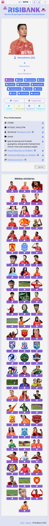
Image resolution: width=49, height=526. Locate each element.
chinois (28, 89)
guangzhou (24, 84)
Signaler (40, 167)
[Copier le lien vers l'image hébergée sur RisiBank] (42, 151)
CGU (22, 523)
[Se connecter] (39, 2)
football (11, 84)
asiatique (24, 93)
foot (41, 80)
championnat (15, 89)
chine (38, 89)
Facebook (30, 108)
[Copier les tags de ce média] (42, 141)
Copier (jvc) (36, 100)
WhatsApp (20, 108)
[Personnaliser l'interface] (34, 2)
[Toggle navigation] (45, 2)
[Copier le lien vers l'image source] (42, 160)
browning (31, 80)
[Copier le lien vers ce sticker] (12, 191)
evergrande (38, 84)
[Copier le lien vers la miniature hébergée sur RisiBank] (42, 155)
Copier (16, 100)
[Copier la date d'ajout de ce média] (42, 128)
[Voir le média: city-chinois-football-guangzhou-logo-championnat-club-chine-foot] (24, 432)
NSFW (25, 2)
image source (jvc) (16, 159)
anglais (36, 93)
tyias (20, 80)
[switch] (20, 2)
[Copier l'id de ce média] (42, 123)
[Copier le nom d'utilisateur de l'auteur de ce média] (42, 132)
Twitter (9, 108)
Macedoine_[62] (26, 57)
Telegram (40, 108)
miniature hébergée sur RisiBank (22, 155)
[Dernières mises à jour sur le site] (30, 2)
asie (13, 93)
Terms (28, 523)
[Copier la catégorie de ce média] (42, 137)
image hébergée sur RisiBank (20, 150)
